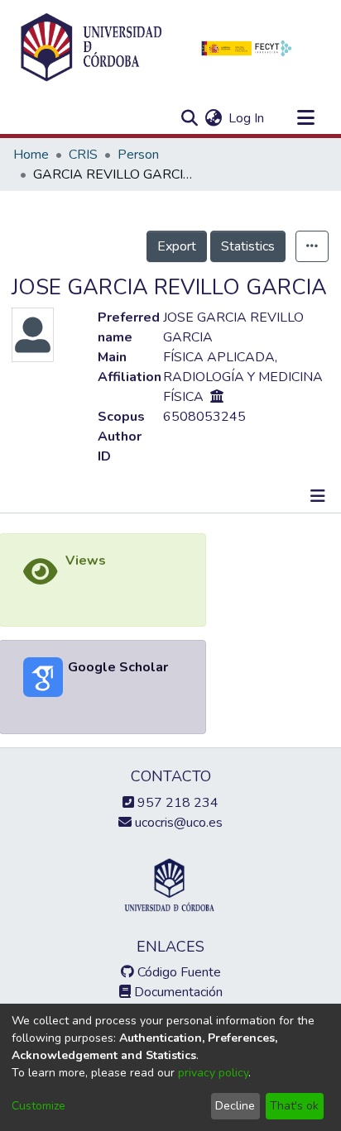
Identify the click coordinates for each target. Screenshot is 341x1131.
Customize (38, 1106)
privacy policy (213, 1073)
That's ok (294, 1106)
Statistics (248, 246)
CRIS (83, 155)
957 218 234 (176, 803)
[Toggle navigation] (305, 118)
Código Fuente (177, 972)
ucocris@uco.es (177, 823)
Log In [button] (247, 118)
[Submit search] (189, 118)
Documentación (177, 992)
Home (31, 155)
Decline (235, 1106)
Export (176, 246)
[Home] (91, 48)
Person (138, 155)
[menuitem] (213, 118)
